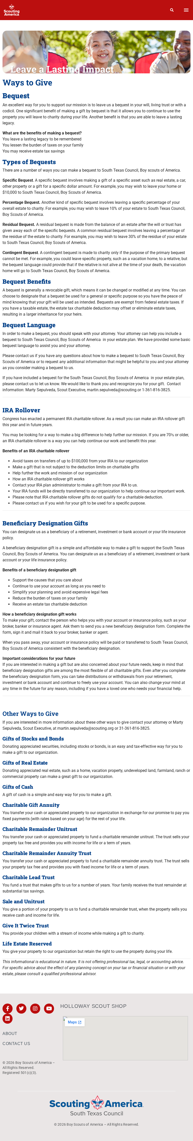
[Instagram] (35, 1009)
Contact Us (16, 1043)
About (10, 1033)
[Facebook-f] (8, 1009)
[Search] (172, 10)
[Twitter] (21, 1009)
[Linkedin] (8, 1019)
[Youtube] (49, 1009)
